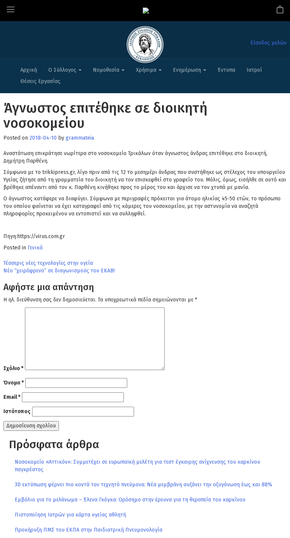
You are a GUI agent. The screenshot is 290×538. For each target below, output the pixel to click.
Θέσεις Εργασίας (40, 81)
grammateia (80, 138)
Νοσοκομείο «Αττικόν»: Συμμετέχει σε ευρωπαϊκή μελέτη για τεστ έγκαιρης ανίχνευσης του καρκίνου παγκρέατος (137, 466)
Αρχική (28, 70)
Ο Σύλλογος (63, 70)
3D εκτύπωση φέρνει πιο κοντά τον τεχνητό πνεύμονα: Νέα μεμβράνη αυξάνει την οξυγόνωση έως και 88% (143, 484)
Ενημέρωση (187, 70)
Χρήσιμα (147, 70)
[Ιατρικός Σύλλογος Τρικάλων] (146, 10)
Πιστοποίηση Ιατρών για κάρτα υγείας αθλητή (70, 515)
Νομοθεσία (107, 70)
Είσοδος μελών (268, 43)
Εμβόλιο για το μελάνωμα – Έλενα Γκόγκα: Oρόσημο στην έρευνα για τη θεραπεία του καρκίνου (130, 499)
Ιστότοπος (17, 411)
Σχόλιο (13, 368)
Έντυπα (226, 70)
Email (11, 397)
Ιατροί (254, 70)
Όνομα (13, 383)
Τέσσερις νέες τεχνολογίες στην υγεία (48, 263)
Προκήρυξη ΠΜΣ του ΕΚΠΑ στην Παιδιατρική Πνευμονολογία (88, 530)
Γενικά (35, 247)
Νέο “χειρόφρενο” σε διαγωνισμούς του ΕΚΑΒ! (59, 270)
